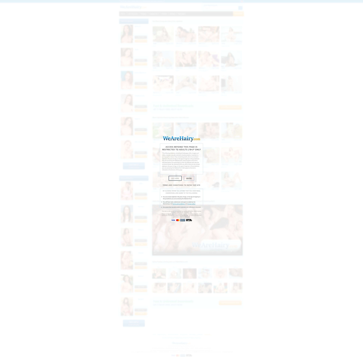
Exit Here (175, 178)
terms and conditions (179, 204)
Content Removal (185, 217)
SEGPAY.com (184, 215)
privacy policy (191, 204)
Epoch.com (171, 214)
